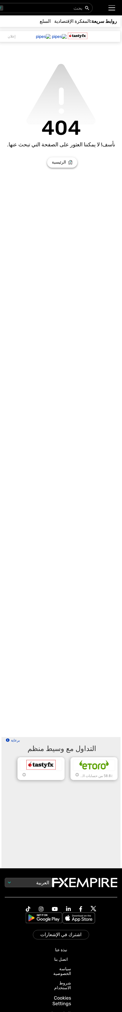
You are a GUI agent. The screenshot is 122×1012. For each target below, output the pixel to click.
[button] (112, 7)
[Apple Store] (79, 918)
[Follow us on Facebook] (80, 909)
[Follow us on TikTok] (28, 909)
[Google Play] (43, 918)
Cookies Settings (61, 1000)
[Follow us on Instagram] (41, 909)
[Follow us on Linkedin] (68, 909)
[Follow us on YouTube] (55, 909)
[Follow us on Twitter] (93, 909)
